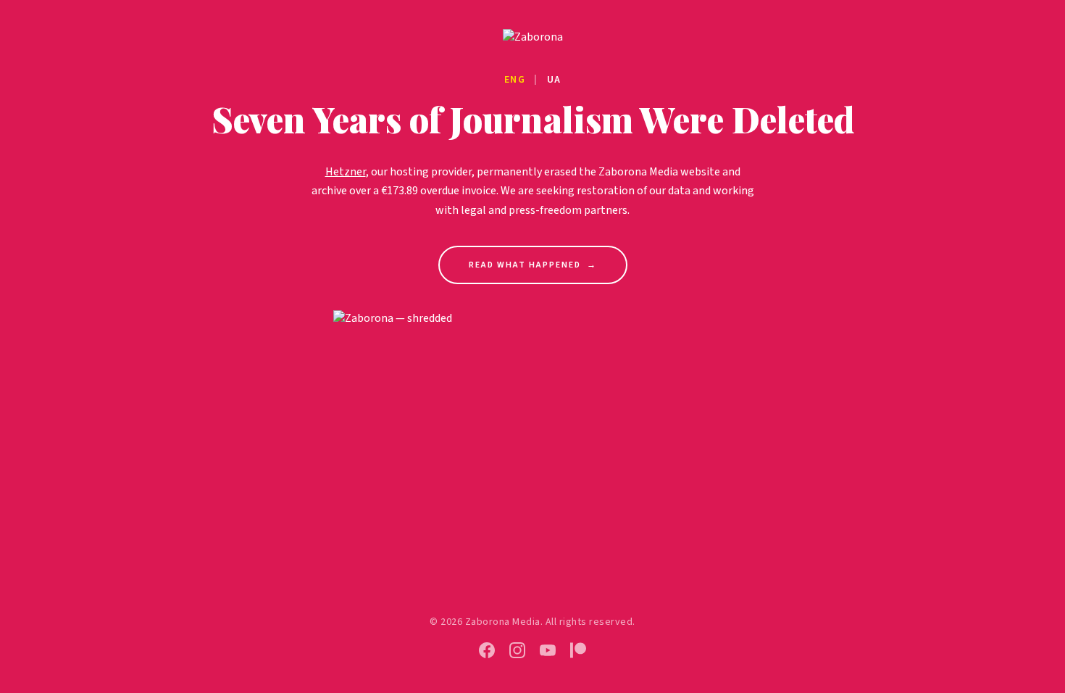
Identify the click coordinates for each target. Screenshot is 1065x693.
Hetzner (345, 172)
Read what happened (533, 265)
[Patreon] (578, 650)
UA (554, 79)
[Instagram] (517, 650)
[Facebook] (487, 650)
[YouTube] (548, 650)
